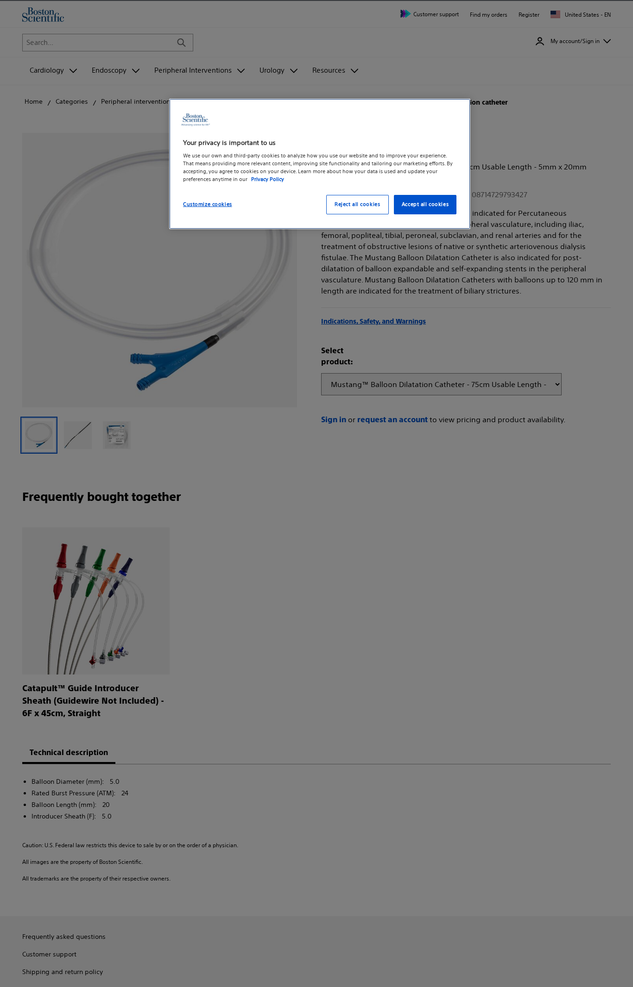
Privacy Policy (267, 179)
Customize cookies (207, 204)
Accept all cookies (425, 204)
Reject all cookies (357, 204)
